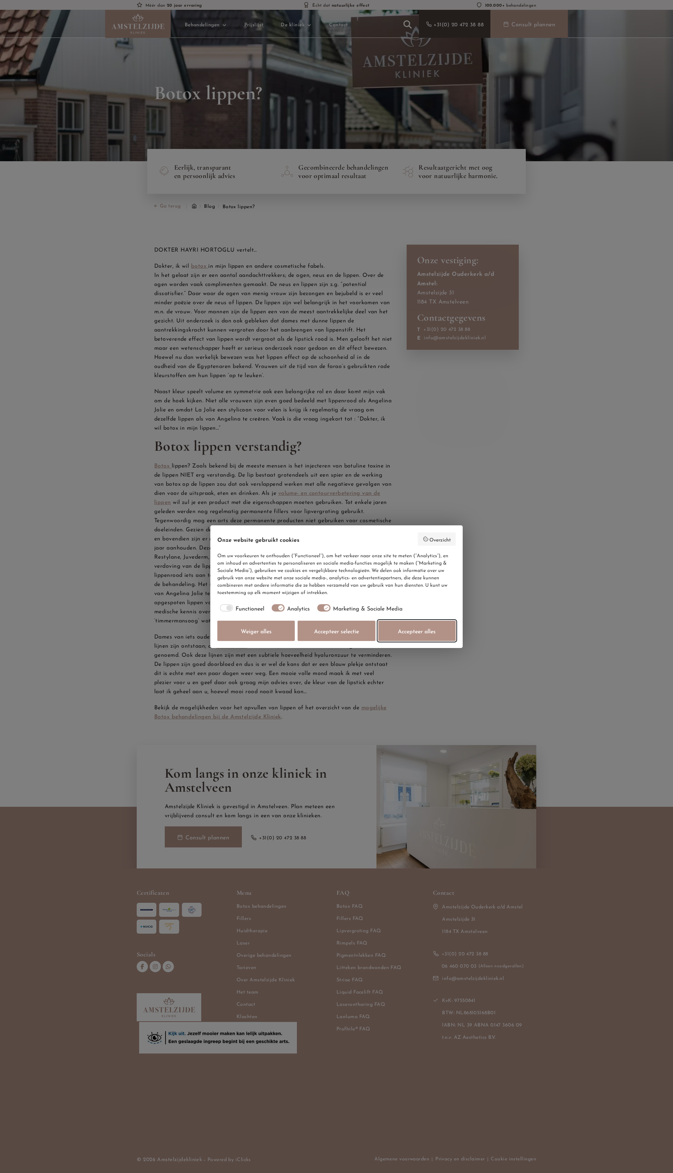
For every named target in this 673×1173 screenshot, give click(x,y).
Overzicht (440, 539)
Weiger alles (256, 631)
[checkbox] (240, 608)
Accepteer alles (417, 631)
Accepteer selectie (336, 631)
